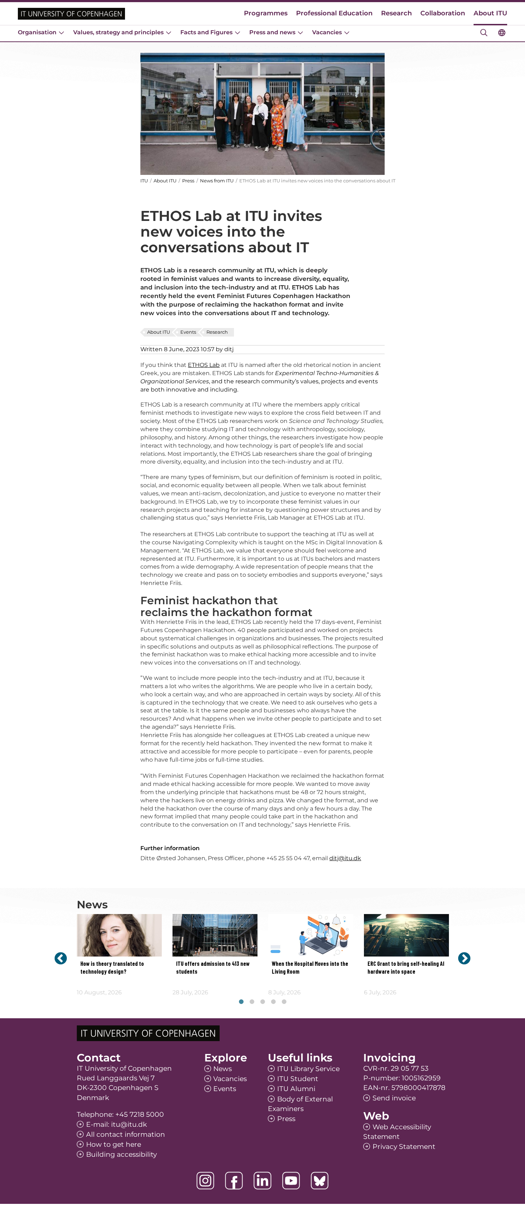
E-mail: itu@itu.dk (116, 1124)
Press (188, 180)
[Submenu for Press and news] (300, 32)
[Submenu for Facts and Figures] (237, 32)
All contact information (125, 1134)
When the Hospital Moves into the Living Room (310, 968)
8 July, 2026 (284, 992)
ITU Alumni (296, 1089)
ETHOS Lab (204, 365)
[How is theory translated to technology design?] (119, 935)
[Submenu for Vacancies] (346, 32)
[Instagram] (205, 1180)
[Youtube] (291, 1180)
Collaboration (442, 13)
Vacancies (327, 32)
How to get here (113, 1144)
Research (396, 13)
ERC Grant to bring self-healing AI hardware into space (406, 968)
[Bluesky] (319, 1180)
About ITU (490, 13)
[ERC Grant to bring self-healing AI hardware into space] (406, 935)
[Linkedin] (262, 1180)
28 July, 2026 (190, 992)
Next (464, 958)
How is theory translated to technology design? (112, 968)
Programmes (266, 13)
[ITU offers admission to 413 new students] (215, 935)
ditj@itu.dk (345, 858)
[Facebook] (234, 1180)
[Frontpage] (71, 14)
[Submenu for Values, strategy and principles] (168, 32)
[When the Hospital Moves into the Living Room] (310, 935)
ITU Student (297, 1079)
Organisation (37, 32)
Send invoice (394, 1098)
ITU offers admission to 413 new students (213, 968)
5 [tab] (284, 1001)
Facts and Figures (206, 32)
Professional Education (334, 13)
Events (188, 332)
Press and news (272, 32)
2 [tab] (251, 1001)
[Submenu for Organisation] (61, 32)
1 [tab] (241, 1001)
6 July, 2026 (380, 992)
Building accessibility (121, 1154)
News (222, 1069)
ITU (144, 180)
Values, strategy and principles (118, 32)
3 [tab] (262, 1001)
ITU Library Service (308, 1069)
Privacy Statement (403, 1146)
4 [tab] (273, 1001)
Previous (61, 958)
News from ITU (217, 180)
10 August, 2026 (99, 992)
